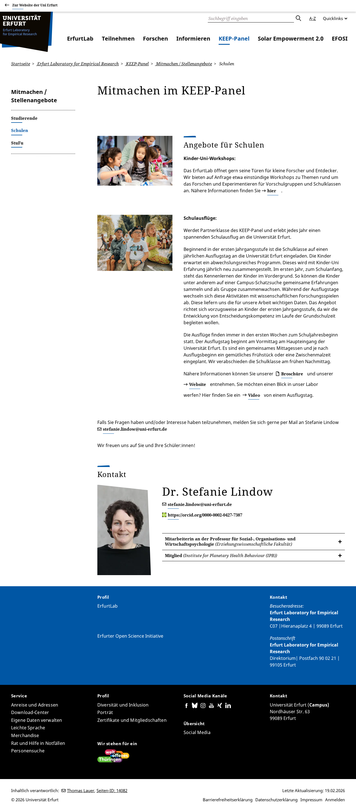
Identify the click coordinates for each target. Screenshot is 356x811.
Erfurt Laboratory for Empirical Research (77, 63)
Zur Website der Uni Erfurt (35, 5)
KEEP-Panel (234, 38)
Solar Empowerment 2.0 (290, 38)
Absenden (298, 18)
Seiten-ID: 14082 (112, 790)
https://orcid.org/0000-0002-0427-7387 (205, 515)
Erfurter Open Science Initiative (130, 636)
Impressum (311, 799)
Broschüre (292, 373)
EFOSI (340, 38)
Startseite (20, 63)
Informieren (193, 38)
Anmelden (335, 799)
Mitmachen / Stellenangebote (183, 63)
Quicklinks (333, 18)
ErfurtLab (80, 38)
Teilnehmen (118, 38)
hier (271, 190)
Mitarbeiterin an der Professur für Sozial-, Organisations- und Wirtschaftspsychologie (230, 541)
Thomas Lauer (80, 790)
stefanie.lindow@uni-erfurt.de (135, 429)
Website (197, 384)
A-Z (312, 18)
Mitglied (221, 555)
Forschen (155, 38)
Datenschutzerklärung (276, 799)
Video (254, 395)
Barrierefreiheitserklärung (228, 799)
